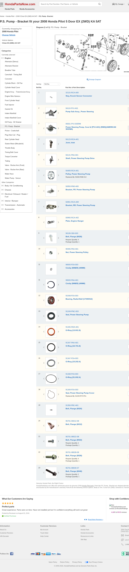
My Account (44, 530)
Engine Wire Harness (12, 96)
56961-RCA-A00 (72, 202)
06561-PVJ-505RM (73, 124)
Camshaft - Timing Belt (13, 75)
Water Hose (9, 174)
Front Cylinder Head (12, 100)
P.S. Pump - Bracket (12, 126)
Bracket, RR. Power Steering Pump (80, 205)
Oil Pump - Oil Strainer (13, 122)
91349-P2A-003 (72, 390)
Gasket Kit (9, 109)
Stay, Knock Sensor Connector (79, 96)
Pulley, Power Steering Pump (78, 174)
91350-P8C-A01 (72, 405)
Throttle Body (10, 148)
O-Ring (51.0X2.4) (73, 377)
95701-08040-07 (72, 468)
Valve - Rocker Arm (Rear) (14, 170)
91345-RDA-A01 (72, 327)
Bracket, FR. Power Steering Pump (80, 190)
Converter (8, 79)
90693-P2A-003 (72, 265)
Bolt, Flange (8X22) (74, 440)
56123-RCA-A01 (72, 139)
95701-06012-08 (72, 421)
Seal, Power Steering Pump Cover (80, 393)
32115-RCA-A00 (72, 93)
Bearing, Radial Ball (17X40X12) (79, 299)
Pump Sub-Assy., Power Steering (80, 112)
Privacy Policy (77, 562)
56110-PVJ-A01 (72, 108)
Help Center (44, 536)
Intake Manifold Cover (13, 118)
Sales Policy (53, 562)
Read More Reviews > (95, 519)
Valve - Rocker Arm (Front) (14, 165)
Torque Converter (11, 156)
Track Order (44, 533)
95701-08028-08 (72, 452)
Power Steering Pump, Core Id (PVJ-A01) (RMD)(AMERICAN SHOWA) (91, 128)
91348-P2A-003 (72, 374)
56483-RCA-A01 (72, 171)
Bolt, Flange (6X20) (74, 409)
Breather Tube (10, 70)
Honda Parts (9, 9)
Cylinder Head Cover (12, 87)
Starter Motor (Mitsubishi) (14, 144)
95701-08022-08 (72, 437)
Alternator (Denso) (11, 62)
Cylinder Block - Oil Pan (13, 83)
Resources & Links (87, 536)
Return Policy (64, 562)
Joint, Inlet (70, 143)
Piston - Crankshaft (12, 131)
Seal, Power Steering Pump (77, 315)
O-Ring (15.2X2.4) (73, 362)
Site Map (84, 539)
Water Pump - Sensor (13, 178)
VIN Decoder (4, 536)
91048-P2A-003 (72, 296)
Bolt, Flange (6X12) (74, 424)
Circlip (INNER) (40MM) (75, 268)
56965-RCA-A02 (72, 218)
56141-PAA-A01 (72, 155)
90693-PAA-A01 (72, 280)
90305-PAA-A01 (72, 249)
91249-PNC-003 (72, 311)
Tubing (7, 161)
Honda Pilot (10, 16)
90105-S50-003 (72, 233)
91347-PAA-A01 (72, 343)
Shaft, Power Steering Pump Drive (80, 158)
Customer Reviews (6, 533)
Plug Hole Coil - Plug (12, 135)
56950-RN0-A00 (72, 186)
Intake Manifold (10, 113)
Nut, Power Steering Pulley (77, 252)
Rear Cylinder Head (12, 139)
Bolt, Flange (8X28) (74, 237)
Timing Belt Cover (11, 152)
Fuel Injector (9, 105)
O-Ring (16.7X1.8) (73, 346)
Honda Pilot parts (88, 486)
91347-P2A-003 (72, 358)
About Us (3, 530)
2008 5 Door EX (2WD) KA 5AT (26, 16)
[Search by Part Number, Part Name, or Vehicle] (99, 4)
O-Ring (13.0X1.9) (73, 330)
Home (2, 16)
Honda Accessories (27, 9)
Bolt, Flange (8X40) (74, 471)
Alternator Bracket (11, 66)
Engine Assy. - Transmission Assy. (17, 92)
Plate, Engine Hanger (75, 221)
